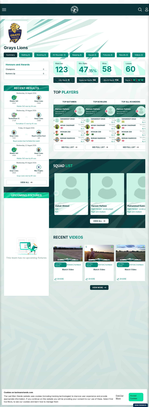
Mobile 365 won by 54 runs (26, 106)
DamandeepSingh (67, 119)
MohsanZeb (65, 132)
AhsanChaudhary (67, 125)
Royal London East (39, 136)
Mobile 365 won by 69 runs (26, 158)
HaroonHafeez (62, 109)
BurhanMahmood (67, 138)
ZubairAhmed (61, 205)
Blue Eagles (38, 171)
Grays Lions (38, 101)
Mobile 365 (14, 101)
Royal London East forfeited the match (26, 141)
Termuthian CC (14, 118)
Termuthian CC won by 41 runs (26, 124)
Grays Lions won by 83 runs (26, 176)
